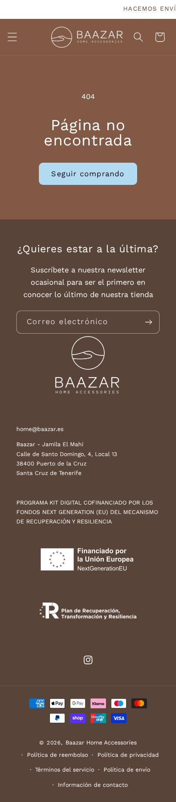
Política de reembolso (57, 754)
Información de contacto (93, 784)
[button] (12, 37)
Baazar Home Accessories (101, 742)
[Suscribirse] (148, 322)
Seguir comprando (87, 173)
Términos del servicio (64, 769)
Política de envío (127, 769)
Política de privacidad (128, 754)
